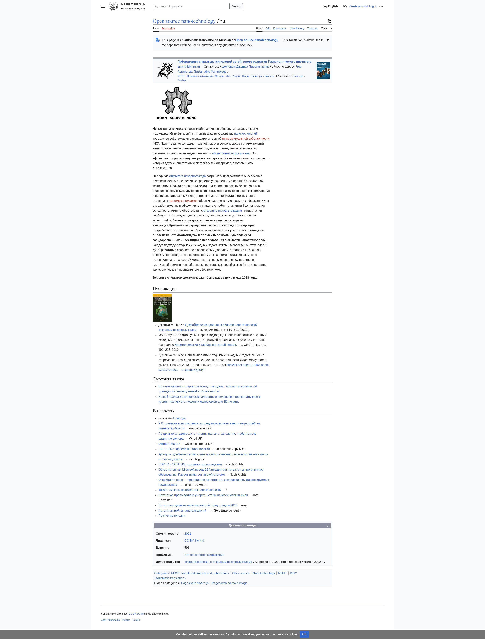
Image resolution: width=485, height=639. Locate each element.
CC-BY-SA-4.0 (136, 613)
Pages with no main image (229, 583)
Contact (136, 620)
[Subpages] (329, 21)
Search (236, 6)
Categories (161, 573)
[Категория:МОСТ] (164, 70)
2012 (293, 573)
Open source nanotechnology (184, 20)
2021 (187, 533)
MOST (282, 573)
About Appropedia (110, 620)
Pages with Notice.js (195, 583)
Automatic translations (171, 578)
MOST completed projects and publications (200, 573)
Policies (126, 620)
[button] (103, 6)
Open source (241, 573)
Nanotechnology (264, 573)
